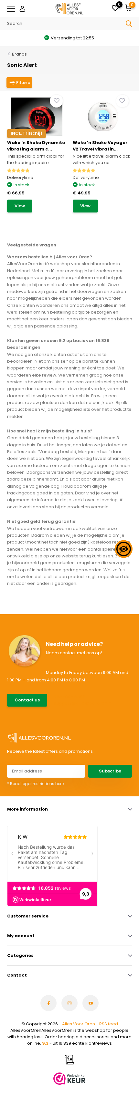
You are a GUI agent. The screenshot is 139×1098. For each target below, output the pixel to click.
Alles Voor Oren (78, 1024)
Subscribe (110, 771)
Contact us (27, 700)
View (20, 206)
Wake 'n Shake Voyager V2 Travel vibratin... (100, 146)
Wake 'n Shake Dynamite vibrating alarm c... (36, 146)
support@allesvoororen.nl (83, 703)
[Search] (129, 23)
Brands (19, 54)
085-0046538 (69, 697)
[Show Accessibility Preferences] (124, 549)
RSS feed (108, 1024)
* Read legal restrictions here (35, 783)
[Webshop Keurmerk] (69, 1078)
